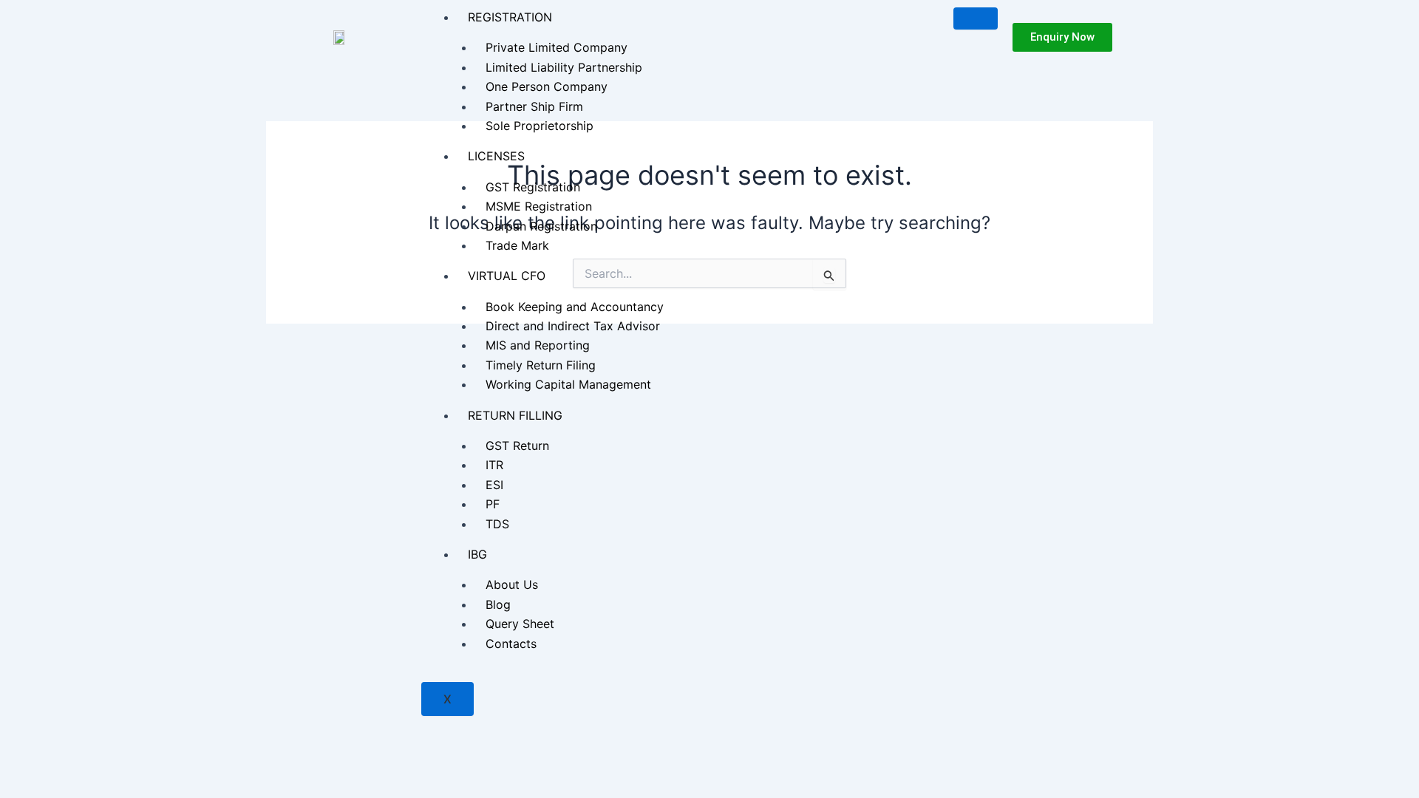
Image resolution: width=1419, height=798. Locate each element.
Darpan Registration (541, 226)
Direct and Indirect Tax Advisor (573, 325)
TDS (497, 523)
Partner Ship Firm (534, 106)
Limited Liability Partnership (564, 67)
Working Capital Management (568, 384)
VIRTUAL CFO (506, 275)
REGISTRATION (510, 17)
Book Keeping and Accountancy (575, 306)
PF (493, 504)
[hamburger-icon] (975, 18)
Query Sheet (520, 623)
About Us (512, 584)
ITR (494, 464)
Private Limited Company (556, 47)
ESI (494, 484)
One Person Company (547, 86)
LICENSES (496, 156)
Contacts (511, 643)
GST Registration (533, 187)
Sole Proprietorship (539, 125)
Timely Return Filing (541, 365)
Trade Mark (517, 245)
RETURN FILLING (515, 415)
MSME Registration (539, 206)
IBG (477, 554)
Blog (498, 604)
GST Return (517, 445)
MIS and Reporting (538, 345)
